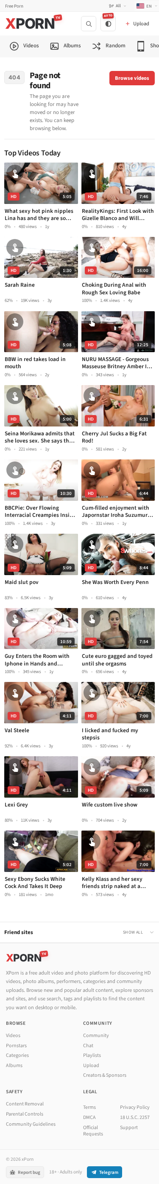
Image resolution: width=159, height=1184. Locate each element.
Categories (17, 1055)
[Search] (88, 23)
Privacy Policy (135, 1107)
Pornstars (16, 1045)
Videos (13, 1035)
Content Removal (25, 1104)
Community (96, 1035)
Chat (88, 1045)
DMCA (89, 1117)
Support (129, 1127)
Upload (91, 1065)
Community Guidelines (31, 1124)
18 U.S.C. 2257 (135, 1117)
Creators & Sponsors (104, 1075)
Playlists (92, 1055)
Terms (89, 1107)
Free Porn (14, 6)
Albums (14, 1065)
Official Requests (93, 1131)
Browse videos (132, 78)
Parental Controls (24, 1114)
